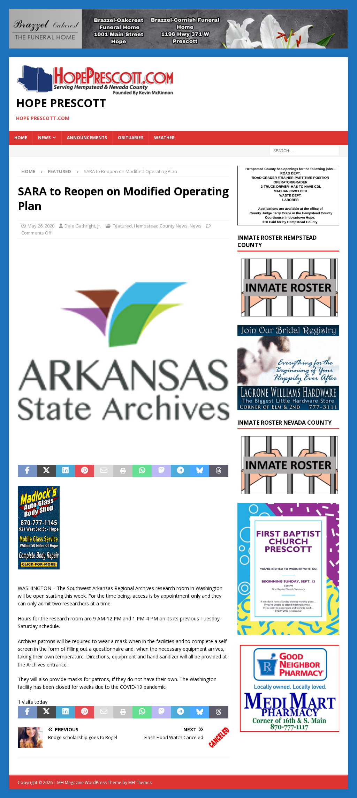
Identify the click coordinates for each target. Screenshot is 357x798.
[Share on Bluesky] (199, 471)
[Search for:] (304, 150)
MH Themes (140, 782)
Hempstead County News (161, 226)
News (44, 138)
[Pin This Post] (84, 471)
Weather (164, 138)
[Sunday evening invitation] (288, 630)
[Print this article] (122, 471)
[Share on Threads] (218, 471)
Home (20, 138)
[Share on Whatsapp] (142, 471)
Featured (122, 226)
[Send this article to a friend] (103, 471)
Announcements (87, 138)
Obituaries (130, 138)
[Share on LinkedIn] (65, 471)
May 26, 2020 (41, 226)
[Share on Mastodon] (161, 471)
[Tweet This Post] (46, 471)
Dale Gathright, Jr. (82, 226)
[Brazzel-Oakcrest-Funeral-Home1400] (178, 44)
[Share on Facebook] (27, 471)
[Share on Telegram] (180, 471)
